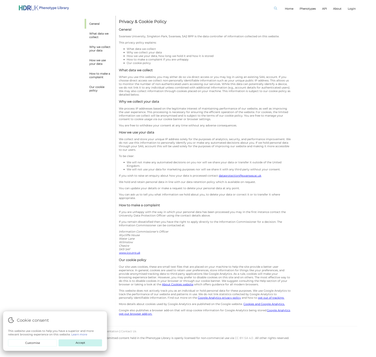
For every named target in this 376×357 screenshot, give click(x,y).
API (324, 8)
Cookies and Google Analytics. (264, 304)
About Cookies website (177, 284)
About (337, 8)
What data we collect (98, 35)
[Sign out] (44, 8)
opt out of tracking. (271, 297)
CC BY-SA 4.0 (244, 338)
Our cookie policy (96, 88)
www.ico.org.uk (129, 253)
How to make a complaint (99, 75)
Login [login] (352, 8)
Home (289, 8)
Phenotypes (308, 8)
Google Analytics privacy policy (219, 297)
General (94, 24)
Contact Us (128, 331)
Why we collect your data (99, 48)
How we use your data (97, 62)
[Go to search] (276, 9)
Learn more (79, 334)
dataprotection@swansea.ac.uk (240, 175)
